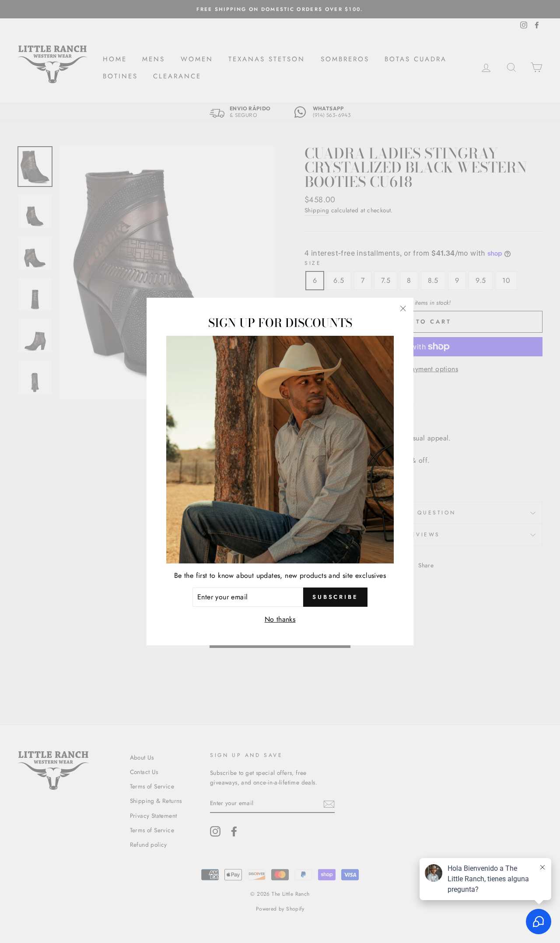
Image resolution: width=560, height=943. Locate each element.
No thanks (280, 619)
